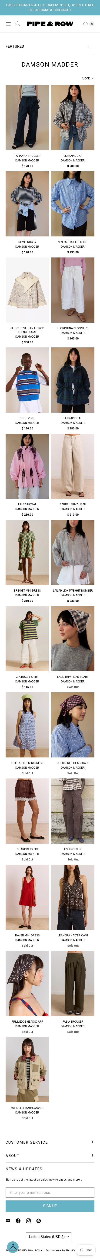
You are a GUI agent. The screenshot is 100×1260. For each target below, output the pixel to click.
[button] (13, 1247)
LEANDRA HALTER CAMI (73, 935)
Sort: (85, 78)
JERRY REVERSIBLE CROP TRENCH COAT (27, 330)
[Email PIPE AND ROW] (11, 1221)
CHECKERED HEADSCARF (73, 763)
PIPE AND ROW (24, 1250)
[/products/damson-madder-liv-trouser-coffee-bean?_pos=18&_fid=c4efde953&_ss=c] (72, 811)
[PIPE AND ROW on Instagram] (31, 1221)
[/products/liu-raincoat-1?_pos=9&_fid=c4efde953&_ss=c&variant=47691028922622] (27, 466)
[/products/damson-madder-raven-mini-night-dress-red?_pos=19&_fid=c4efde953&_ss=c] (27, 897)
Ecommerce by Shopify (60, 1250)
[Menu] (8, 23)
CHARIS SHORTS (27, 849)
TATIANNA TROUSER (27, 155)
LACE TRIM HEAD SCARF (72, 676)
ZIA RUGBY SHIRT (27, 676)
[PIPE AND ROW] (50, 23)
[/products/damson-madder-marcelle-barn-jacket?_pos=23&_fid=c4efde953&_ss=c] (27, 1069)
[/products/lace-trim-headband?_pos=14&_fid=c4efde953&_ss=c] (72, 638)
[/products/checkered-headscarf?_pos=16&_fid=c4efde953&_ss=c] (72, 724)
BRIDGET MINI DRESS (27, 590)
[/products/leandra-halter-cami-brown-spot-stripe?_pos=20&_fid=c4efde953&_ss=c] (72, 897)
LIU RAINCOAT (73, 155)
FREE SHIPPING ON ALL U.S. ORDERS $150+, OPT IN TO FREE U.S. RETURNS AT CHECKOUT (50, 7)
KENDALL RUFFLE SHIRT (73, 242)
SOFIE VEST (27, 418)
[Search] (17, 23)
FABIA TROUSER (73, 1021)
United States (47, 1237)
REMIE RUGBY (27, 242)
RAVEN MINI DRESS (27, 935)
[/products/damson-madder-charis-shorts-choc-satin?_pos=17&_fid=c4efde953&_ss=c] (27, 811)
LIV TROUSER (72, 849)
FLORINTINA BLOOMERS (72, 328)
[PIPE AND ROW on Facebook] (21, 1221)
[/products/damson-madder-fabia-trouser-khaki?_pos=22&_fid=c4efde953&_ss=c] (72, 983)
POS (37, 1250)
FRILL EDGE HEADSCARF (27, 1021)
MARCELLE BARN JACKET (27, 1108)
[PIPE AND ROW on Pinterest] (41, 1221)
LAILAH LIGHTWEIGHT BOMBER (73, 590)
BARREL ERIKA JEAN (73, 504)
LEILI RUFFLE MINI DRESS (27, 763)
